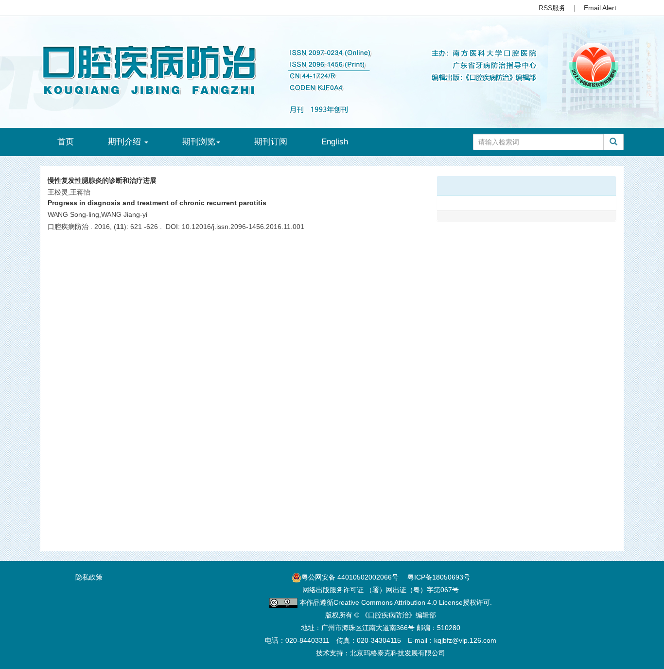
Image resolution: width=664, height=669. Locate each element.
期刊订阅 (270, 141)
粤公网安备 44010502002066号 (350, 577)
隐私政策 (89, 577)
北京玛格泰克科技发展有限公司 (397, 653)
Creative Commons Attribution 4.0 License (398, 602)
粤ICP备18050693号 (438, 577)
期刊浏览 (198, 141)
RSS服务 (552, 8)
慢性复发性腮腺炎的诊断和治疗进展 (102, 180)
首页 (65, 141)
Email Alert (600, 8)
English (334, 141)
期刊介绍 (125, 141)
